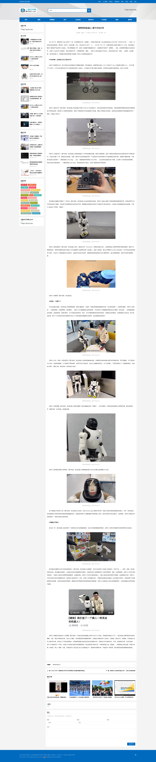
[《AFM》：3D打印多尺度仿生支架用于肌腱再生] (25, 173)
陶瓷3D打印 (25, 192)
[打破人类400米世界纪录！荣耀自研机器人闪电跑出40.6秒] (57, 688)
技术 (65, 19)
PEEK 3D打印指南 (34, 65)
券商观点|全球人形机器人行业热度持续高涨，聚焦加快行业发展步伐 (36, 98)
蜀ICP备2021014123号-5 (36, 757)
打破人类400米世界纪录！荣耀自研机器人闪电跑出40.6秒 (61, 697)
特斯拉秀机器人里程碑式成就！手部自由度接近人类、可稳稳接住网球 (36, 155)
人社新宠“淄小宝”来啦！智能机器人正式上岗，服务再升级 (36, 90)
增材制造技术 (25, 210)
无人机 (24, 197)
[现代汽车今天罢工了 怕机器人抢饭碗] (102, 688)
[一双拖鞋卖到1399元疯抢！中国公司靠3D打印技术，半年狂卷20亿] (25, 42)
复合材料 (24, 200)
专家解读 (52, 19)
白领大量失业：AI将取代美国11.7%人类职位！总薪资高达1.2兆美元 (36, 124)
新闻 (39, 19)
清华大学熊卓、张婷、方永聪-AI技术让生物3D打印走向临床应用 (36, 50)
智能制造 (117, 1)
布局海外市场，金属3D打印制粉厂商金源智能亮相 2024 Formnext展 (36, 146)
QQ (135, 755)
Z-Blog (27, 757)
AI (31, 195)
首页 (26, 19)
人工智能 (105, 1)
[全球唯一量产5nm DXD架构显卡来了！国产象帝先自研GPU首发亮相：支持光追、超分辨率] (25, 116)
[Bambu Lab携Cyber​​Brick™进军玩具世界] (25, 59)
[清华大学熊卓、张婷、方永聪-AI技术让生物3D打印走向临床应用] (25, 50)
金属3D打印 (34, 192)
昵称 (48, 719)
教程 (127, 1)
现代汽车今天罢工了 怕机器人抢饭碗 (102, 697)
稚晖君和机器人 (57, 664)
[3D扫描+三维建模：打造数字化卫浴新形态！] (25, 138)
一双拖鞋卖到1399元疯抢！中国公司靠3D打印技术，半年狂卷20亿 (36, 41)
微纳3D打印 (25, 202)
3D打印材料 (33, 200)
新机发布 (91, 19)
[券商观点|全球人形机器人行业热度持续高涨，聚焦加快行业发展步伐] (25, 99)
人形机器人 (32, 184)
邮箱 (78, 719)
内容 (48, 727)
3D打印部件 (35, 210)
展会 (122, 1)
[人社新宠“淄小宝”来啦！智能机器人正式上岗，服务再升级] (25, 90)
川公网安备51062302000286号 (53, 757)
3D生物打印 (32, 208)
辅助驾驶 (34, 202)
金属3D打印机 (35, 190)
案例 (117, 19)
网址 (108, 719)
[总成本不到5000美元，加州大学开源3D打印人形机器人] (25, 76)
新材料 (130, 19)
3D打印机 (25, 195)
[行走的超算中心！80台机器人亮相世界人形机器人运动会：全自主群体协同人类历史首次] (79, 688)
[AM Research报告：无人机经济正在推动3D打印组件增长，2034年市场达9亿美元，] (124, 688)
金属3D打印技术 (26, 213)
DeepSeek (36, 213)
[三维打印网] (30, 10)
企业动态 (78, 19)
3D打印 (32, 187)
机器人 (111, 1)
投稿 (131, 1)
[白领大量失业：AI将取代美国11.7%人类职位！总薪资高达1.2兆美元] (25, 124)
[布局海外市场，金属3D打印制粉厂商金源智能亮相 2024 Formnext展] (25, 147)
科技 (99, 1)
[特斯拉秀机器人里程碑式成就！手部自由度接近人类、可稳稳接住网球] (25, 155)
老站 (135, 1)
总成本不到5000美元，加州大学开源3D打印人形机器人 (36, 76)
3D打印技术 (25, 190)
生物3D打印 (35, 205)
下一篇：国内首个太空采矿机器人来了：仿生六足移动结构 (120, 670)
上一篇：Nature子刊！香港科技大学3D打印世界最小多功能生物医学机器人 (66, 670)
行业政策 (104, 19)
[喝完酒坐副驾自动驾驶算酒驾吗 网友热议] (25, 164)
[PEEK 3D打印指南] (25, 67)
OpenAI (24, 208)
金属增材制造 (25, 205)
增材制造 (38, 195)
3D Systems (32, 197)
